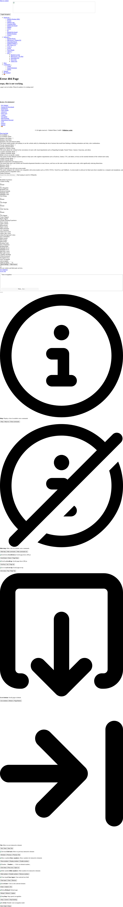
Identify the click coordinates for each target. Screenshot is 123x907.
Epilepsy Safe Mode (6, 138)
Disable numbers (13, 874)
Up (7, 564)
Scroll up (3, 564)
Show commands (14, 421)
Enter (2, 887)
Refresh (8, 893)
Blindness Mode (5, 165)
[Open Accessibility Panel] (0, 266)
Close (9, 906)
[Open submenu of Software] (9, 37)
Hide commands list (22, 551)
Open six (16, 867)
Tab (2, 848)
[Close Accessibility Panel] (8, 135)
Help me (7, 421)
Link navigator (4, 261)
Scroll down (4, 558)
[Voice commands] (0, 292)
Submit (7, 887)
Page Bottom (17, 700)
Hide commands (11, 551)
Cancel (6, 899)
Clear (9, 880)
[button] (61, 188)
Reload (2, 893)
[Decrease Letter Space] (0, 214)
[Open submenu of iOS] (10, 53)
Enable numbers (24, 861)
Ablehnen (5, 269)
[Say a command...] (0, 273)
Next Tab (10, 848)
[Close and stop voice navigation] (2, 292)
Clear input (3, 880)
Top (8, 571)
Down (9, 558)
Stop (2, 899)
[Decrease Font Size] (0, 201)
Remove (14, 880)
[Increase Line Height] (0, 204)
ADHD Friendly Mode (7, 158)
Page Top (12, 571)
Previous (9, 855)
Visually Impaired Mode (7, 145)
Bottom (11, 700)
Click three (3, 867)
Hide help (3, 551)
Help (2, 421)
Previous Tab (16, 855)
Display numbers (14, 861)
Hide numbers (4, 874)
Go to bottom (4, 700)
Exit (2, 906)
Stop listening (13, 899)
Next (5, 848)
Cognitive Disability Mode (7, 152)
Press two (10, 867)
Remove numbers (24, 874)
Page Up (12, 564)
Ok (1, 269)
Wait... (20, 289)
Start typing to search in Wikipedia (27, 175)
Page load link (4, 133)
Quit (5, 906)
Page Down (15, 558)
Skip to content (4, 1)
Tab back (3, 855)
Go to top (3, 571)
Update (13, 893)
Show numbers (4, 861)
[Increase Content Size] (0, 183)
